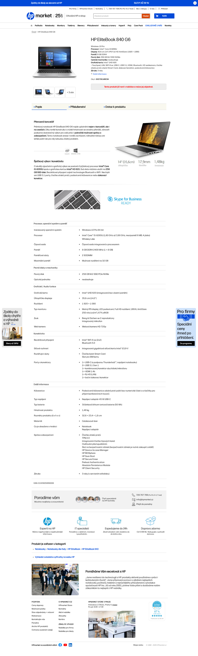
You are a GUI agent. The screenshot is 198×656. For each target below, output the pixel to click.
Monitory (61, 25)
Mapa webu (138, 645)
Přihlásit (164, 9)
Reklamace (36, 616)
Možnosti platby (38, 609)
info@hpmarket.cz (144, 499)
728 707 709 (142, 495)
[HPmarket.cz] (44, 16)
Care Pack (138, 25)
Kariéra (62, 619)
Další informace (100, 74)
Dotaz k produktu (115, 106)
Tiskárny (71, 25)
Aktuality (62, 616)
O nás (152, 9)
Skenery (80, 25)
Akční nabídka (64, 612)
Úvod (34, 32)
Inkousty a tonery (108, 25)
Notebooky (49, 25)
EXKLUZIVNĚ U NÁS (153, 25)
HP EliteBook (74, 549)
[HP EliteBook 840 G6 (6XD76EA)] (54, 61)
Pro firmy (73, 9)
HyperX (122, 25)
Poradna (35, 623)
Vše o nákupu (141, 9)
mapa (114, 605)
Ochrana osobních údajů (42, 630)
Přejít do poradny (144, 504)
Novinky (168, 25)
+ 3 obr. (70, 92)
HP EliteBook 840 (90, 549)
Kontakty (99, 9)
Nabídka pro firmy (66, 628)
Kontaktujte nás (38, 619)
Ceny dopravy (37, 605)
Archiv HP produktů (40, 626)
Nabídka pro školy (66, 631)
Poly (129, 25)
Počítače (38, 25)
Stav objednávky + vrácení (43, 612)
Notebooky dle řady (56, 549)
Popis (38, 106)
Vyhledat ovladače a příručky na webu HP (54, 557)
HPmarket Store (86, 9)
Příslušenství (92, 25)
